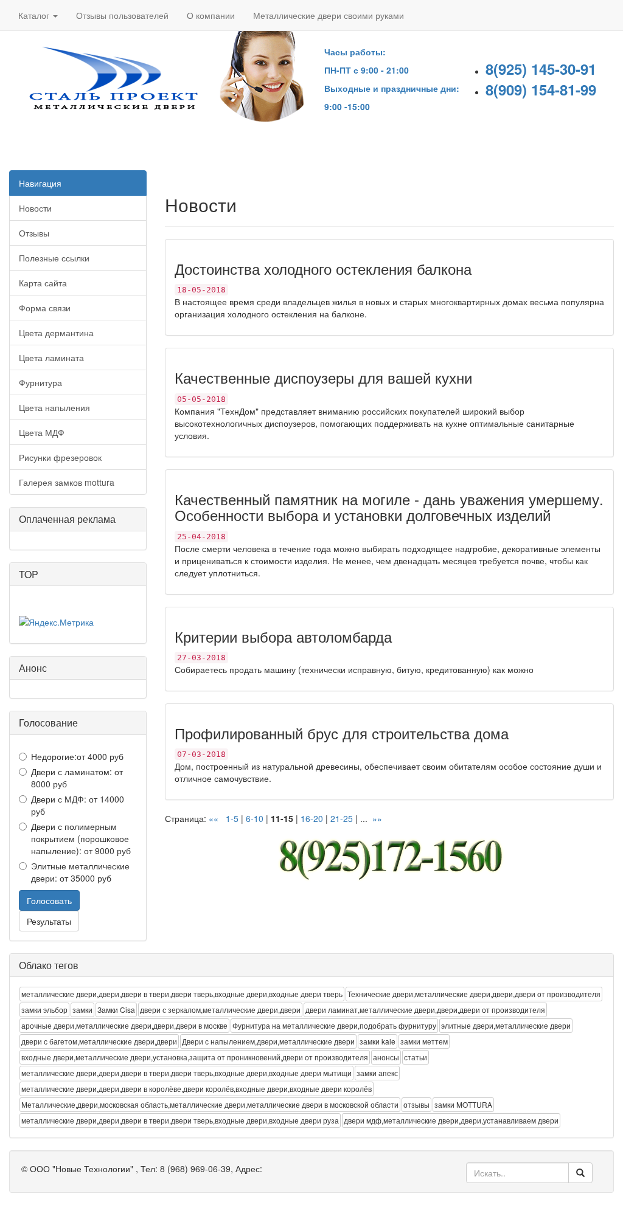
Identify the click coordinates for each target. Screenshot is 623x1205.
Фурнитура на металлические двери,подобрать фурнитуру (334, 1025)
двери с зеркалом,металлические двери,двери (220, 1009)
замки (82, 1009)
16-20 (312, 818)
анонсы (386, 1057)
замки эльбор (44, 1009)
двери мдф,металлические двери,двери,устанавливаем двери (451, 1120)
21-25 (341, 818)
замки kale (377, 1041)
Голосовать (49, 900)
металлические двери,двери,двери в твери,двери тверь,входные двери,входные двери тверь (182, 994)
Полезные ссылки (54, 258)
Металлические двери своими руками (328, 15)
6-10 (254, 818)
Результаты (49, 921)
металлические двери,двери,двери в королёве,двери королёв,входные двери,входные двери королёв (196, 1088)
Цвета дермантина (56, 332)
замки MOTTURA (463, 1104)
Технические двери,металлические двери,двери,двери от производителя (473, 994)
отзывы (416, 1104)
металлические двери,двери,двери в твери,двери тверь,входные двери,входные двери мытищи (186, 1073)
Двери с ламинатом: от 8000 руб (77, 777)
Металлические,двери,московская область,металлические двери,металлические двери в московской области (210, 1104)
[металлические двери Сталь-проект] (113, 80)
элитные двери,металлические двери (506, 1025)
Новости (35, 208)
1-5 (232, 818)
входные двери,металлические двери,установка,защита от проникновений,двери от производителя (194, 1057)
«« (215, 818)
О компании (211, 15)
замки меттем (424, 1041)
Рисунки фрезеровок (60, 457)
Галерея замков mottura (66, 482)
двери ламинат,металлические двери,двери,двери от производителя (425, 1009)
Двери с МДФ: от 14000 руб (77, 805)
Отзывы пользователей (122, 15)
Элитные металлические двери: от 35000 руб (80, 872)
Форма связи (45, 308)
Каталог (35, 15)
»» (376, 818)
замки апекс (377, 1073)
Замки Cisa (116, 1009)
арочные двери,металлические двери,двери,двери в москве (124, 1025)
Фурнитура (40, 382)
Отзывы (34, 233)
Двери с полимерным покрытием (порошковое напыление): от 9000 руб (81, 838)
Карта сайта (43, 283)
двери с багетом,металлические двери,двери (99, 1041)
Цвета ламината (51, 357)
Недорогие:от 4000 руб (77, 756)
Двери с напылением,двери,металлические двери (268, 1041)
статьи (415, 1057)
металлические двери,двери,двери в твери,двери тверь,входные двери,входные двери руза (180, 1120)
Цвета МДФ (41, 432)
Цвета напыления (54, 407)
